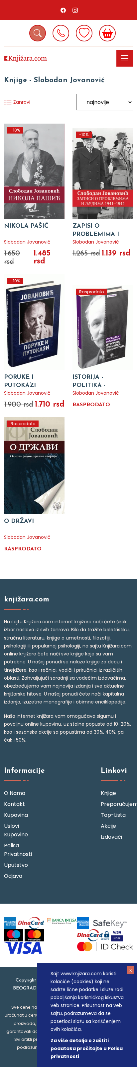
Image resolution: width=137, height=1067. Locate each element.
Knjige (108, 793)
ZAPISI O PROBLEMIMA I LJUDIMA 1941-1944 (99, 234)
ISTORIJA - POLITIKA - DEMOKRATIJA (94, 385)
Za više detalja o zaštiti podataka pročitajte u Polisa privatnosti (87, 1048)
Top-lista (113, 815)
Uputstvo (16, 865)
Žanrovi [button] (21, 102)
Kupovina (16, 815)
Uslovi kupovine (16, 830)
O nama (14, 793)
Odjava (13, 876)
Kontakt (14, 804)
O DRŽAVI (19, 522)
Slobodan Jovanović (27, 242)
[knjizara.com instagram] (75, 10)
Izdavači (111, 837)
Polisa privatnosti (18, 850)
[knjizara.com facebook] (63, 10)
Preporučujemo (117, 804)
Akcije (108, 826)
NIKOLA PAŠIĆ (26, 226)
